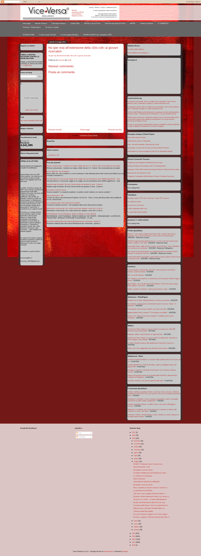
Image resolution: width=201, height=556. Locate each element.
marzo (136, 524)
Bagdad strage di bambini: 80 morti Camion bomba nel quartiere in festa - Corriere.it (75, 184)
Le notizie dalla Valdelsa (135, 49)
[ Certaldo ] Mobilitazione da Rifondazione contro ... (150, 473)
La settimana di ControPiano (142, 490)
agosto (136, 453)
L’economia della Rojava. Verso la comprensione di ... (151, 505)
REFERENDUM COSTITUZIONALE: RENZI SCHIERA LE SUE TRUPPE (71, 214)
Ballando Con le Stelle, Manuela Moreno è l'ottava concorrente (148, 300)
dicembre (137, 441)
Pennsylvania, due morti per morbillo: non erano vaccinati (146, 309)
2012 (134, 539)
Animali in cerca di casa (92, 23)
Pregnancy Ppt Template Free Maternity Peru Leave (144, 162)
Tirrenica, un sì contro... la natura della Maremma (150, 499)
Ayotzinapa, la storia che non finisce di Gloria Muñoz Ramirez (148, 148)
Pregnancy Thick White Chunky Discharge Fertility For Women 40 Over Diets (153, 169)
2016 (134, 435)
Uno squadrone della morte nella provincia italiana (63, 203)
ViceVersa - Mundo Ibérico (32, 27)
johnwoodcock (108, 551)
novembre (137, 444)
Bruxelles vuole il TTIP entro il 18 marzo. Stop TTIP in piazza (148, 198)
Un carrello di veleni (134, 202)
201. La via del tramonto (135, 275)
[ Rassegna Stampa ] (59, 23)
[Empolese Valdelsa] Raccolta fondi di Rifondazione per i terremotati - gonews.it (73, 221)
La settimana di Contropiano (142, 476)
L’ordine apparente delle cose (137, 208)
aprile (136, 521)
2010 (134, 545)
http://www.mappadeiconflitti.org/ (31, 120)
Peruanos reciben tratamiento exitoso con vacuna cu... (151, 496)
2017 (134, 432)
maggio (136, 461)
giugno (136, 458)
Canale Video (74, 23)
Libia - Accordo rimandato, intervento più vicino (143, 144)
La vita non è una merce (135, 205)
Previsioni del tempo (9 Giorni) (115, 23)
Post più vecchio (115, 130)
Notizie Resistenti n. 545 (141, 467)
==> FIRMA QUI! (26, 65)
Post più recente (55, 130)
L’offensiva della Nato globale (143, 511)
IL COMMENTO (163, 23)
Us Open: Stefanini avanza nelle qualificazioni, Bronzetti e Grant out (150, 343)
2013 (134, 536)
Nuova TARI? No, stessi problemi (58, 171)
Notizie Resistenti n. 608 (55, 195)
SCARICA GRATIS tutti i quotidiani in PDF (97, 35)
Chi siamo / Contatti (52, 27)
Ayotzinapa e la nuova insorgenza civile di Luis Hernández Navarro (150, 151)
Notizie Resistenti (139, 479)
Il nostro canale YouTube (47, 35)
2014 (134, 533)
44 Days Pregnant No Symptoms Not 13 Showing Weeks (146, 166)
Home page (26, 23)
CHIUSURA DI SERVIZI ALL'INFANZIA (146, 482)
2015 (134, 438)
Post (79, 433)
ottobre (136, 447)
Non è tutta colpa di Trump (136, 137)
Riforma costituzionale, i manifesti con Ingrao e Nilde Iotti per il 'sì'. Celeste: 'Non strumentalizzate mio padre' (83, 166)
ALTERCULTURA (28, 35)
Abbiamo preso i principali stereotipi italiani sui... (149, 508)
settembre (137, 450)
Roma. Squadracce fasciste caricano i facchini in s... (151, 488)
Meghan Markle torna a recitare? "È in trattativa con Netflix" (147, 312)
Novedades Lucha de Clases (56, 190)
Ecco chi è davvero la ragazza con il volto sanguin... (151, 514)
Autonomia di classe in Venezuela (138, 141)
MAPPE (132, 23)
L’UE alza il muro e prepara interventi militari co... (149, 493)
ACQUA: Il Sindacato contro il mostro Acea (147, 464)
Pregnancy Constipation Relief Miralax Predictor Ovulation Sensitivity (150, 176)
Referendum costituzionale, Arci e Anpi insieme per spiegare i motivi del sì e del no (74, 208)
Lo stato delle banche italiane (137, 212)
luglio (136, 455)
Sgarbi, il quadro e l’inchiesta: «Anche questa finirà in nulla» (147, 289)
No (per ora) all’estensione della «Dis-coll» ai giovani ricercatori (69, 56)
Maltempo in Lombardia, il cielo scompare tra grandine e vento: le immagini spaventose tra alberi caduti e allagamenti (152, 400)
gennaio (137, 530)
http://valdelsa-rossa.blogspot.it (138, 53)
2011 (134, 542)
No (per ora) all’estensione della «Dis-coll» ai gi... (149, 502)
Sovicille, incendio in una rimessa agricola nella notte (145, 380)
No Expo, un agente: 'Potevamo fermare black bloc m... (152, 517)
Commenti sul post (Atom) (88, 135)
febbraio (137, 527)
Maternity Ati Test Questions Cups (139, 173)
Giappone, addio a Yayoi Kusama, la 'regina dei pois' (145, 334)
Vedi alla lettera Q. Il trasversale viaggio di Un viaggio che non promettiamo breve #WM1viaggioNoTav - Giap (83, 179)
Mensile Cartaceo (41, 23)
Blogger (125, 551)
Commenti (81, 437)
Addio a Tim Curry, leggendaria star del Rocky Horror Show (147, 348)
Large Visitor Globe (31, 110)
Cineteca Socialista (146, 23)
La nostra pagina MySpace (69, 35)
